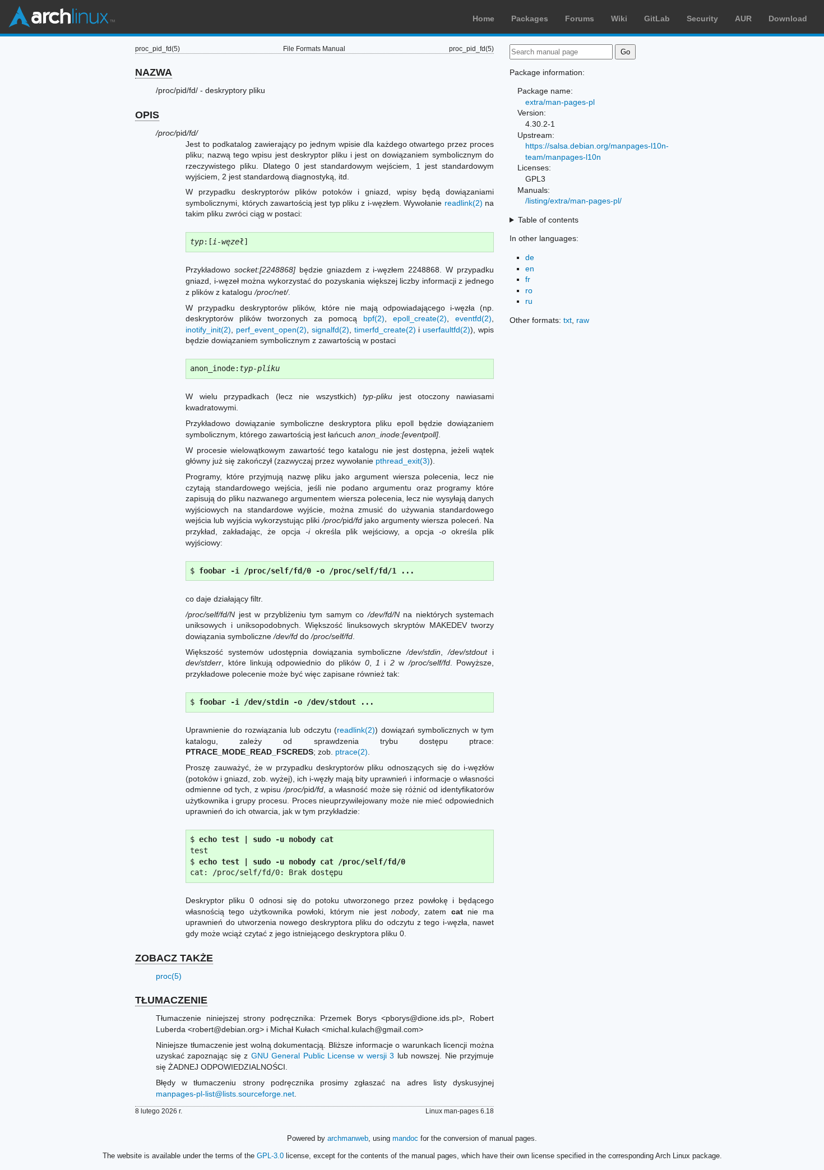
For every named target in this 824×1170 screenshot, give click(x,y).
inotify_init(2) (208, 329)
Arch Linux (61, 17)
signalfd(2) (330, 329)
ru (529, 301)
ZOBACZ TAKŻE (174, 958)
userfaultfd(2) (446, 329)
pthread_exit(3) (403, 460)
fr (527, 279)
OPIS (147, 115)
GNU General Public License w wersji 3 (323, 1055)
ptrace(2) (351, 751)
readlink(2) (464, 202)
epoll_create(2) (420, 318)
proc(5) (169, 976)
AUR (743, 18)
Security (702, 18)
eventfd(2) (473, 318)
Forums (579, 18)
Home (483, 18)
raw (582, 320)
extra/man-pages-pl (560, 102)
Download (788, 18)
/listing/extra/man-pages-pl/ (573, 200)
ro (529, 290)
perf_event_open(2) (271, 329)
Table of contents (548, 219)
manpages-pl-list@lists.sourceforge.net (225, 1093)
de (529, 257)
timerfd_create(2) (385, 329)
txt (567, 320)
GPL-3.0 (270, 1155)
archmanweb (347, 1138)
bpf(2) (374, 318)
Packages (529, 18)
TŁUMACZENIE (171, 1000)
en (529, 268)
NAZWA (153, 72)
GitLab (657, 18)
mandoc (405, 1138)
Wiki (619, 18)
